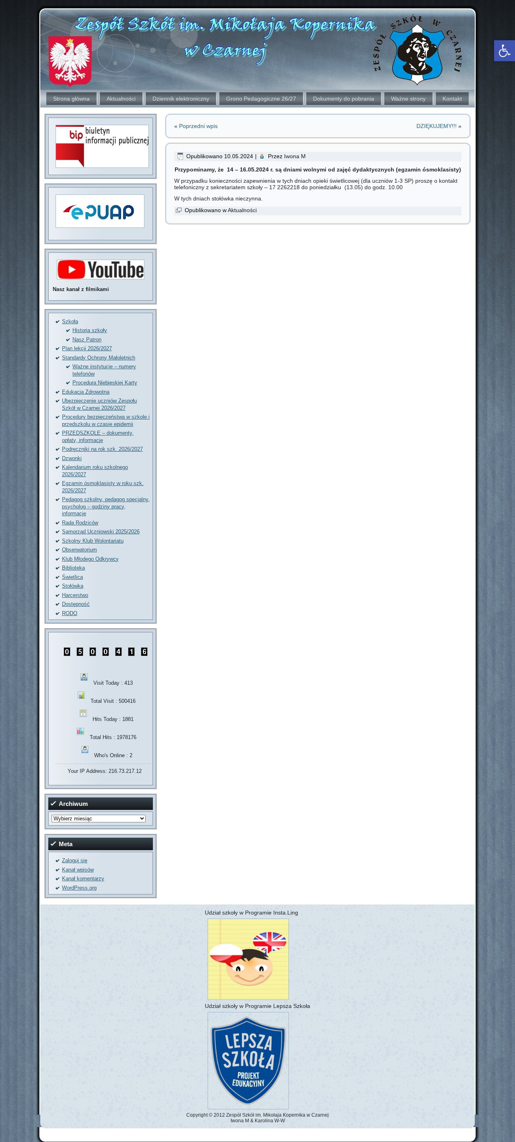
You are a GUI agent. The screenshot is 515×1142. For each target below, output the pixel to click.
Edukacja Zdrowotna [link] (85, 392)
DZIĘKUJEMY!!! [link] (436, 126)
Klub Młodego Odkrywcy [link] (90, 559)
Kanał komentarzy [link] (83, 879)
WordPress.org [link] (79, 888)
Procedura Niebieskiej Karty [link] (104, 383)
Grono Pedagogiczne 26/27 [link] (261, 98)
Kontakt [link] (452, 98)
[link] (504, 50)
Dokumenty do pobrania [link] (343, 98)
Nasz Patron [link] (86, 340)
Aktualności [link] (121, 98)
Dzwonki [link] (72, 458)
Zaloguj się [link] (74, 860)
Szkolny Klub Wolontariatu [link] (93, 541)
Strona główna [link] (71, 98)
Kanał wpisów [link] (78, 870)
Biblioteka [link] (73, 568)
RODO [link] (69, 613)
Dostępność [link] (76, 604)
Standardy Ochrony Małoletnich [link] (98, 358)
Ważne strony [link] (408, 98)
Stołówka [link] (72, 586)
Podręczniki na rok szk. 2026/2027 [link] (102, 449)
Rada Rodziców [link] (80, 523)
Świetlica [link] (72, 577)
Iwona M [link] (295, 156)
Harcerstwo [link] (75, 595)
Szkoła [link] (70, 321)
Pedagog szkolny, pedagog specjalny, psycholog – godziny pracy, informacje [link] (106, 506)
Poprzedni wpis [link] (198, 126)
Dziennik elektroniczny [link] (180, 98)
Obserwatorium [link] (79, 550)
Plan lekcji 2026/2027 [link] (87, 348)
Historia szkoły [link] (89, 330)
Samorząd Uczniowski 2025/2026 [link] (101, 532)
